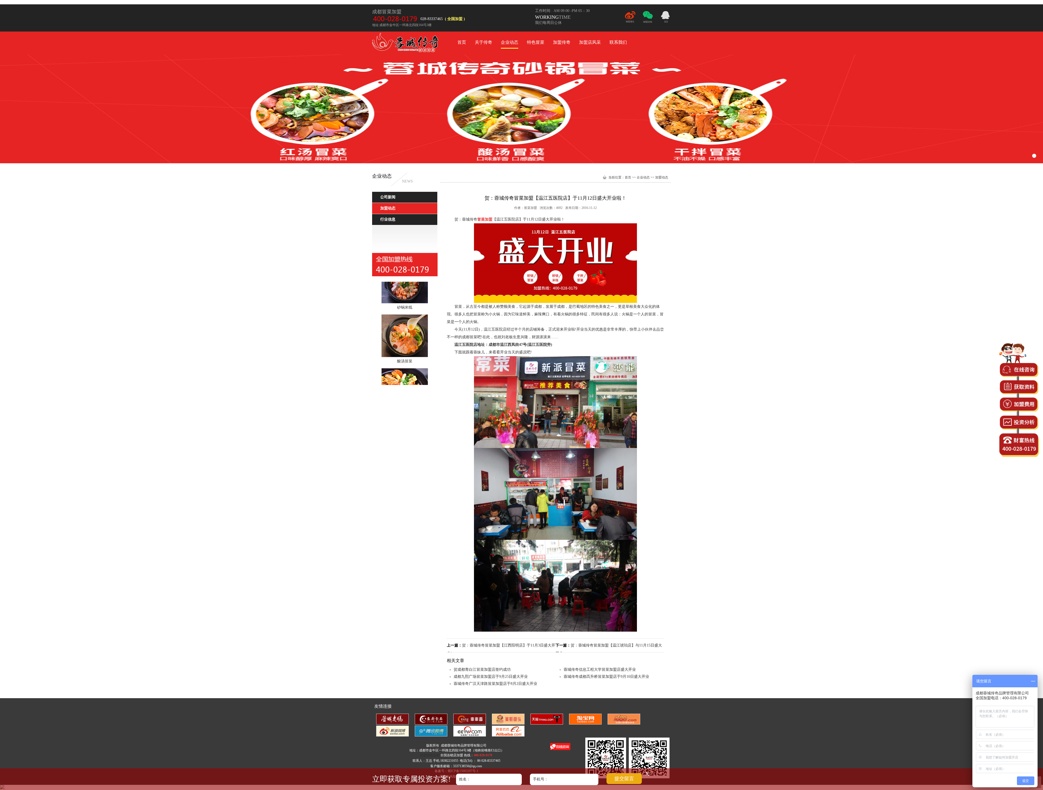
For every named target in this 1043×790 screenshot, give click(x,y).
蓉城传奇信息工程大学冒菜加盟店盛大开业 (600, 669)
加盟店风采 (590, 42)
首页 (461, 42)
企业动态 (509, 42)
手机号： (540, 779)
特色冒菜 (535, 42)
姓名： (464, 779)
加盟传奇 (561, 42)
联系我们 (618, 42)
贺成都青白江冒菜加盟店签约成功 (482, 669)
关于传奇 (483, 42)
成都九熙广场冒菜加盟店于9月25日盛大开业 (491, 677)
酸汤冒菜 (404, 343)
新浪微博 (630, 19)
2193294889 (665, 17)
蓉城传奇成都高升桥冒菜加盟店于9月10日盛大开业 (606, 677)
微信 (647, 19)
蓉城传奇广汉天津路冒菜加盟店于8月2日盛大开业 (495, 684)
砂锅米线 (404, 290)
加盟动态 (661, 177)
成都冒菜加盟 (406, 43)
